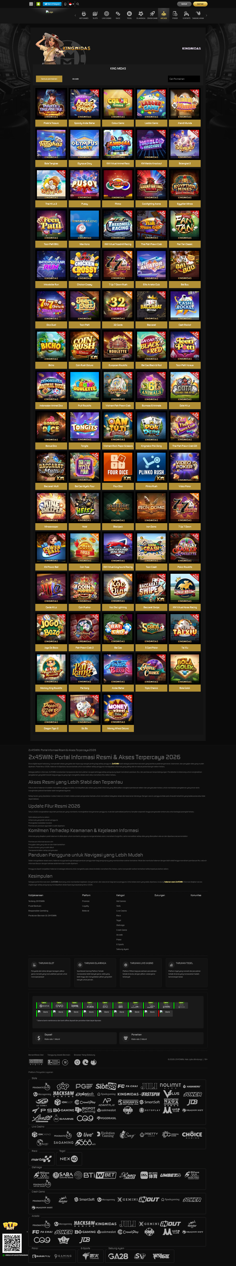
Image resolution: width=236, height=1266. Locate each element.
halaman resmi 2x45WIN (173, 882)
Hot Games (83, 18)
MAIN (53, 103)
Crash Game (152, 18)
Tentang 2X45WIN (36, 901)
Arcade (164, 18)
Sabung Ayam (198, 18)
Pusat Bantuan (34, 906)
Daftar (200, 4)
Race (118, 18)
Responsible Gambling (38, 910)
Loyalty (85, 906)
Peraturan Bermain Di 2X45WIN (42, 915)
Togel (129, 18)
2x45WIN (115, 764)
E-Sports (186, 18)
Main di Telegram (53, 4)
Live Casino (106, 18)
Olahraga (140, 18)
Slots (95, 18)
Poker (175, 18)
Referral (85, 910)
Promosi (85, 901)
